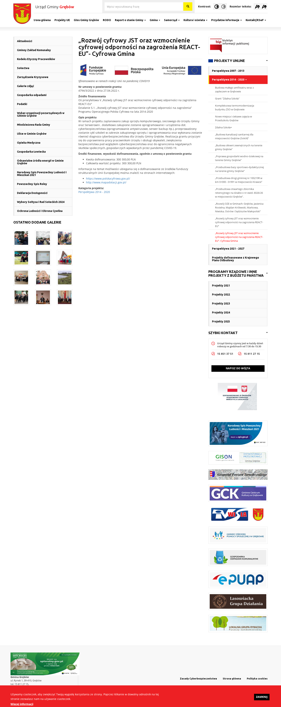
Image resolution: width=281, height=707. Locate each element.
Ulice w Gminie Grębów (31, 133)
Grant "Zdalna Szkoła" (227, 98)
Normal (223, 6)
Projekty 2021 (221, 285)
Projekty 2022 (221, 294)
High (217, 6)
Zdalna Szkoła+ (223, 127)
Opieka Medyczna (28, 142)
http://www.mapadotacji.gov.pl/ (106, 182)
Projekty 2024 (221, 312)
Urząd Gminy (54, 6)
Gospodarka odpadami (31, 95)
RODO (107, 20)
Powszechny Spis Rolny (32, 183)
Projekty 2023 (221, 303)
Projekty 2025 (221, 321)
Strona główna (41, 20)
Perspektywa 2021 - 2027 (228, 248)
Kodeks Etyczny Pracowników (36, 59)
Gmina (154, 20)
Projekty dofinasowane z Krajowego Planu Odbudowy (235, 259)
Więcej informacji (22, 704)
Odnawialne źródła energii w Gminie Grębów (40, 162)
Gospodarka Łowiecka (31, 151)
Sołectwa (23, 68)
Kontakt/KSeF (255, 20)
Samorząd (171, 20)
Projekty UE (62, 20)
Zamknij (262, 697)
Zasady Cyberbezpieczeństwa (198, 678)
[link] (238, 61)
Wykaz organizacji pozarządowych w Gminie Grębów (40, 114)
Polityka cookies (257, 678)
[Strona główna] (23, 13)
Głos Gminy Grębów (86, 20)
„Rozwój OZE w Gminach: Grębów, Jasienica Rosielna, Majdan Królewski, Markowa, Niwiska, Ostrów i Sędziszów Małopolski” (239, 207)
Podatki (22, 104)
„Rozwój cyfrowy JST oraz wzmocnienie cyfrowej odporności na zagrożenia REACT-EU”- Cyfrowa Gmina (239, 236)
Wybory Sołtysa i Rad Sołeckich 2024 (40, 201)
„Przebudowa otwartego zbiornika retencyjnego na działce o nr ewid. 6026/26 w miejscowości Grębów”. (239, 192)
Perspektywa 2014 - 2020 (94, 192)
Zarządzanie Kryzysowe (32, 77)
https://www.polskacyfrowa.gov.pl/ (108, 178)
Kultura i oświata (194, 20)
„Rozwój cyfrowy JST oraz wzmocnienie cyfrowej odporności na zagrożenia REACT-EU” (239, 222)
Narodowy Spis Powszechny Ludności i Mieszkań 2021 (42, 174)
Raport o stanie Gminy (129, 20)
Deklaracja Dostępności (32, 192)
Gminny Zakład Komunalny (34, 50)
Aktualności (24, 41)
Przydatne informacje (225, 20)
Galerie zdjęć (25, 86)
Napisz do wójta (238, 368)
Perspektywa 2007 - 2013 (228, 70)
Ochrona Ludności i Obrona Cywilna (40, 210)
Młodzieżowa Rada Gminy (33, 124)
